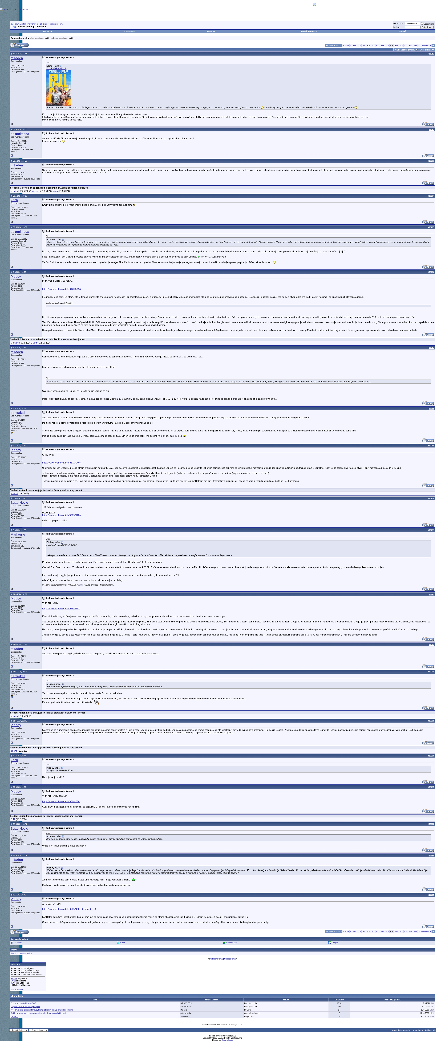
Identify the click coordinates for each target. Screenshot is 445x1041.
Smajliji (13, 981)
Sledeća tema (230, 959)
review (29, 953)
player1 (36, 191)
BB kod (14, 979)
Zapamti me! (429, 24)
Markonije (15, 342)
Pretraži (402, 31)
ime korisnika (398, 23)
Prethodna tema (216, 959)
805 (368, 46)
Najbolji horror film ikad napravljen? (25, 1006)
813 (382, 46)
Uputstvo (47, 31)
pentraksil (18, 413)
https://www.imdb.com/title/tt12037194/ (61, 289)
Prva (346, 46)
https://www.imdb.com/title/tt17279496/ (61, 462)
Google (335, 943)
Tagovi (14, 950)
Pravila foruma (17, 989)
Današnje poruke (309, 31)
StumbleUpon (231, 943)
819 (410, 46)
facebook (18, 943)
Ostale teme (42, 24)
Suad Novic (19, 502)
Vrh (434, 1030)
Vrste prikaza (425, 50)
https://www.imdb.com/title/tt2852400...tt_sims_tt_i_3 (69, 909)
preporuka (21, 953)
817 (401, 46)
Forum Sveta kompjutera (24, 24)
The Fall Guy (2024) (56, 68)
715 (359, 46)
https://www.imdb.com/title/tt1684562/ (61, 608)
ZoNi (55, 191)
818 (405, 46)
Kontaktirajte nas (399, 1030)
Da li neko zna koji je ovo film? (23, 1003)
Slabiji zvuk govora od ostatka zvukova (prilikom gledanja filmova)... (39, 1013)
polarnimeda (20, 134)
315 (354, 46)
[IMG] (13, 983)
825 (415, 46)
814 (387, 46)
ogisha (14, 751)
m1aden (17, 58)
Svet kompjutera (415, 1030)
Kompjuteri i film (56, 24)
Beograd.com (227, 1040)
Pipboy (16, 276)
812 (377, 46)
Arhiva (428, 1030)
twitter (122, 943)
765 (363, 46)
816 (396, 46)
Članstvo (128, 31)
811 (373, 46)
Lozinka (396, 27)
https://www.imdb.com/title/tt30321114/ (61, 515)
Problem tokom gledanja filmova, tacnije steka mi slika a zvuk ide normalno (42, 1010)
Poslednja (426, 46)
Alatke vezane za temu (405, 50)
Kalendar (211, 31)
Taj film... (14, 1016)
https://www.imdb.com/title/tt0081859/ (61, 801)
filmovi (13, 953)
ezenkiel (15, 191)
